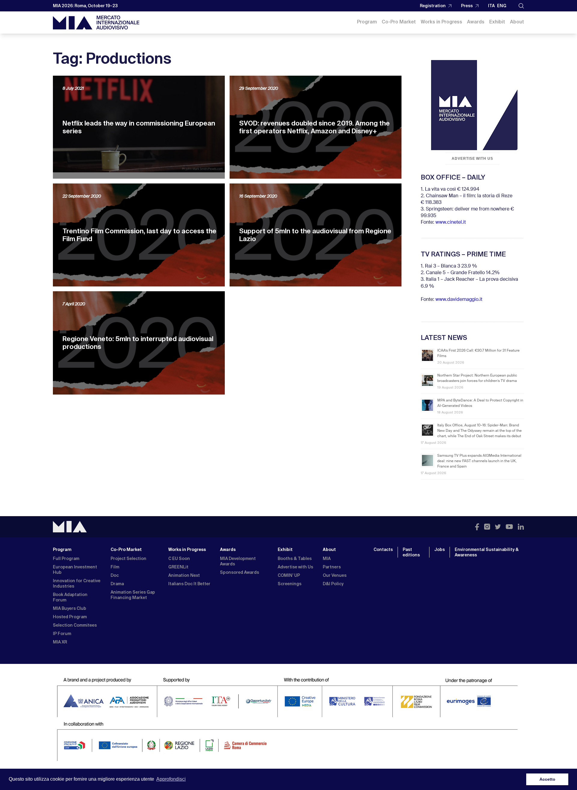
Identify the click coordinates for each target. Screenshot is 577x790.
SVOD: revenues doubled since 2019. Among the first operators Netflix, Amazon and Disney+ (314, 127)
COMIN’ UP (289, 575)
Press (467, 5)
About (517, 22)
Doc (115, 575)
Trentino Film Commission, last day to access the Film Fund (139, 235)
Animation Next (184, 575)
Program (367, 22)
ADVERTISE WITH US (472, 158)
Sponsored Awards (239, 572)
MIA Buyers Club (69, 608)
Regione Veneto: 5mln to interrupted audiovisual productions (138, 342)
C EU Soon (179, 558)
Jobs (439, 549)
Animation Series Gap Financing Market (133, 594)
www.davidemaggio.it (458, 299)
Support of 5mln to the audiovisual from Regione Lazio (315, 235)
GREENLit (178, 567)
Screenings (289, 583)
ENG (501, 5)
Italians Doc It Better (189, 583)
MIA (327, 558)
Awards (475, 22)
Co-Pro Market (399, 22)
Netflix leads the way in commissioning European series (139, 127)
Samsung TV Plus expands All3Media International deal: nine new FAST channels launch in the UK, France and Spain (479, 461)
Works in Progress (441, 22)
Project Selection (128, 558)
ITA (491, 5)
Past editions (411, 552)
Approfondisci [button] (171, 779)
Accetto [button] (547, 779)
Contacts (383, 549)
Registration (433, 5)
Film (115, 567)
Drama (117, 583)
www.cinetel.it (450, 222)
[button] (521, 6)
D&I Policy (333, 583)
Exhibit (497, 22)
